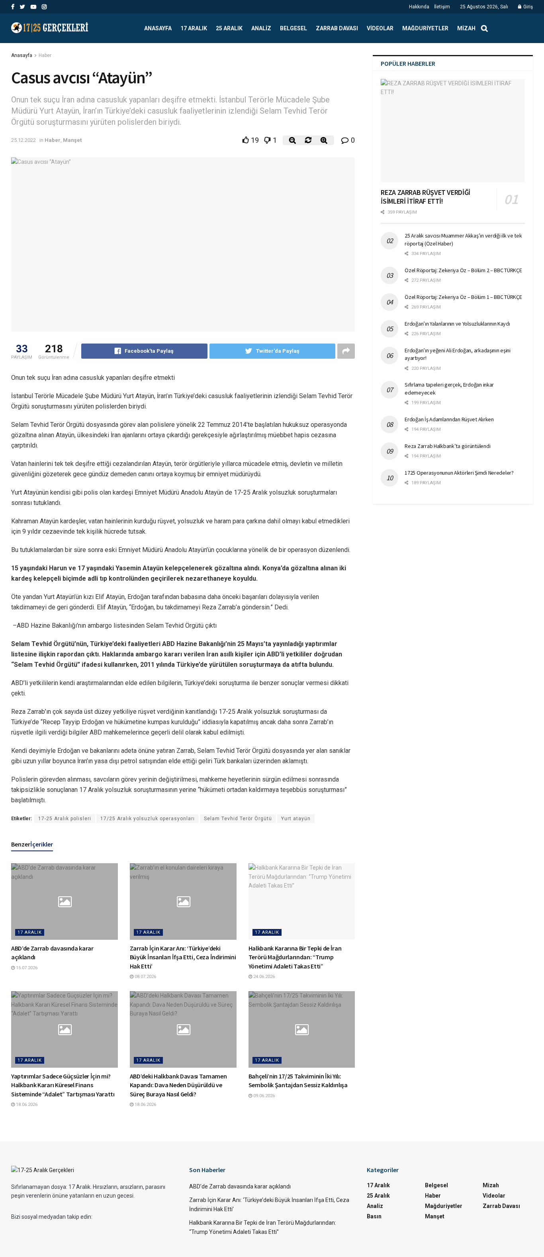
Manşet (72, 140)
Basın (374, 1216)
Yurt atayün (296, 818)
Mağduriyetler (425, 28)
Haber (45, 55)
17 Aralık (193, 28)
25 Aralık (229, 28)
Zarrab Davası (337, 28)
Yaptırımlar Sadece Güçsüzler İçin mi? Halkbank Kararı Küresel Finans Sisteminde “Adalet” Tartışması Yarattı (63, 1085)
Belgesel (293, 28)
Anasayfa (158, 28)
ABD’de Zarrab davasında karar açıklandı (240, 1186)
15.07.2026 (26, 967)
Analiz (261, 28)
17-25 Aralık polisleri (64, 818)
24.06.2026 (263, 976)
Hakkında (419, 7)
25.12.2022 (23, 140)
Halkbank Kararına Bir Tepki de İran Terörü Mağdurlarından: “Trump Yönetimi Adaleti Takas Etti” (295, 957)
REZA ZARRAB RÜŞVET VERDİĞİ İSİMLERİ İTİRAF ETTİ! (425, 197)
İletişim (442, 7)
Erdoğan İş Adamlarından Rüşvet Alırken (449, 419)
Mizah (466, 28)
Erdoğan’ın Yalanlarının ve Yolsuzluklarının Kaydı (457, 323)
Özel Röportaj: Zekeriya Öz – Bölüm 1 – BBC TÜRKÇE (463, 297)
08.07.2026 (144, 976)
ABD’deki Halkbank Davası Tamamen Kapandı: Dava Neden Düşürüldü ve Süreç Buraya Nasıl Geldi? (178, 1085)
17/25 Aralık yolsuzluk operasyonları (147, 818)
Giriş (527, 7)
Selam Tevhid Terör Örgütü (238, 818)
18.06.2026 (26, 1104)
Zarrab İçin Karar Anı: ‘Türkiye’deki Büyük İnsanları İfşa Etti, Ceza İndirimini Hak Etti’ (183, 957)
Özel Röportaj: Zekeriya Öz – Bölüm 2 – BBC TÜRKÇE (463, 270)
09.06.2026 (263, 1095)
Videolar (380, 28)
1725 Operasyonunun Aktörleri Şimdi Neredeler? (459, 472)
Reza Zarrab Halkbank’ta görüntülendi (447, 446)
